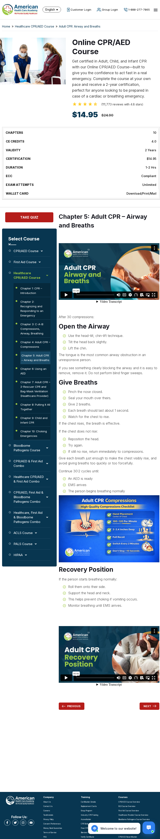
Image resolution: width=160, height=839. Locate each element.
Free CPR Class (87, 828)
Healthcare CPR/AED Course (34, 26)
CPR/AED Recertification (127, 837)
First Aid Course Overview (128, 811)
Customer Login (81, 9)
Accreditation (86, 819)
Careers (46, 811)
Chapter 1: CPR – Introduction (31, 291)
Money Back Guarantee (52, 828)
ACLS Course (23, 533)
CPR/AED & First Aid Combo (28, 463)
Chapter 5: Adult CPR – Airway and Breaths (35, 358)
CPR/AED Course (26, 251)
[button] (52, 9)
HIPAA (18, 555)
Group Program (86, 811)
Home (6, 26)
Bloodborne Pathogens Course (27, 448)
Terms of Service (49, 832)
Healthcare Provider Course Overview (133, 815)
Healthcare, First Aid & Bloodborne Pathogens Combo (28, 517)
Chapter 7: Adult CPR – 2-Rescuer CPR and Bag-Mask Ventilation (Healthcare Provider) (35, 389)
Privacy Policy (48, 819)
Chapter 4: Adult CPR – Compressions (35, 344)
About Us (47, 802)
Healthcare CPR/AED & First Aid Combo (29, 479)
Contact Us (47, 806)
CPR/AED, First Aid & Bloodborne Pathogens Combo (28, 497)
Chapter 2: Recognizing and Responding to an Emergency (31, 308)
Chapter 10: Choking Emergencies (33, 434)
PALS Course (23, 544)
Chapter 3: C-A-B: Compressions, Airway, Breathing (32, 329)
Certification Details (88, 802)
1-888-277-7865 (139, 9)
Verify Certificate (87, 837)
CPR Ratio (84, 824)
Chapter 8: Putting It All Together (35, 407)
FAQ (44, 837)
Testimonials (48, 815)
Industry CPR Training (89, 815)
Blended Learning (88, 832)
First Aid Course (25, 262)
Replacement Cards (89, 806)
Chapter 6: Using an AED (33, 371)
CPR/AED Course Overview (129, 802)
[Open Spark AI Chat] (148, 827)
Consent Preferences (52, 824)
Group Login (110, 9)
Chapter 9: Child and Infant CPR (34, 420)
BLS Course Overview (126, 806)
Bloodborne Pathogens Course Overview (134, 819)
